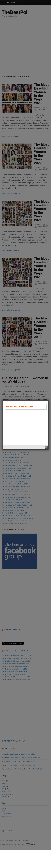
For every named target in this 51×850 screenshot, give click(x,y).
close (46, 447)
